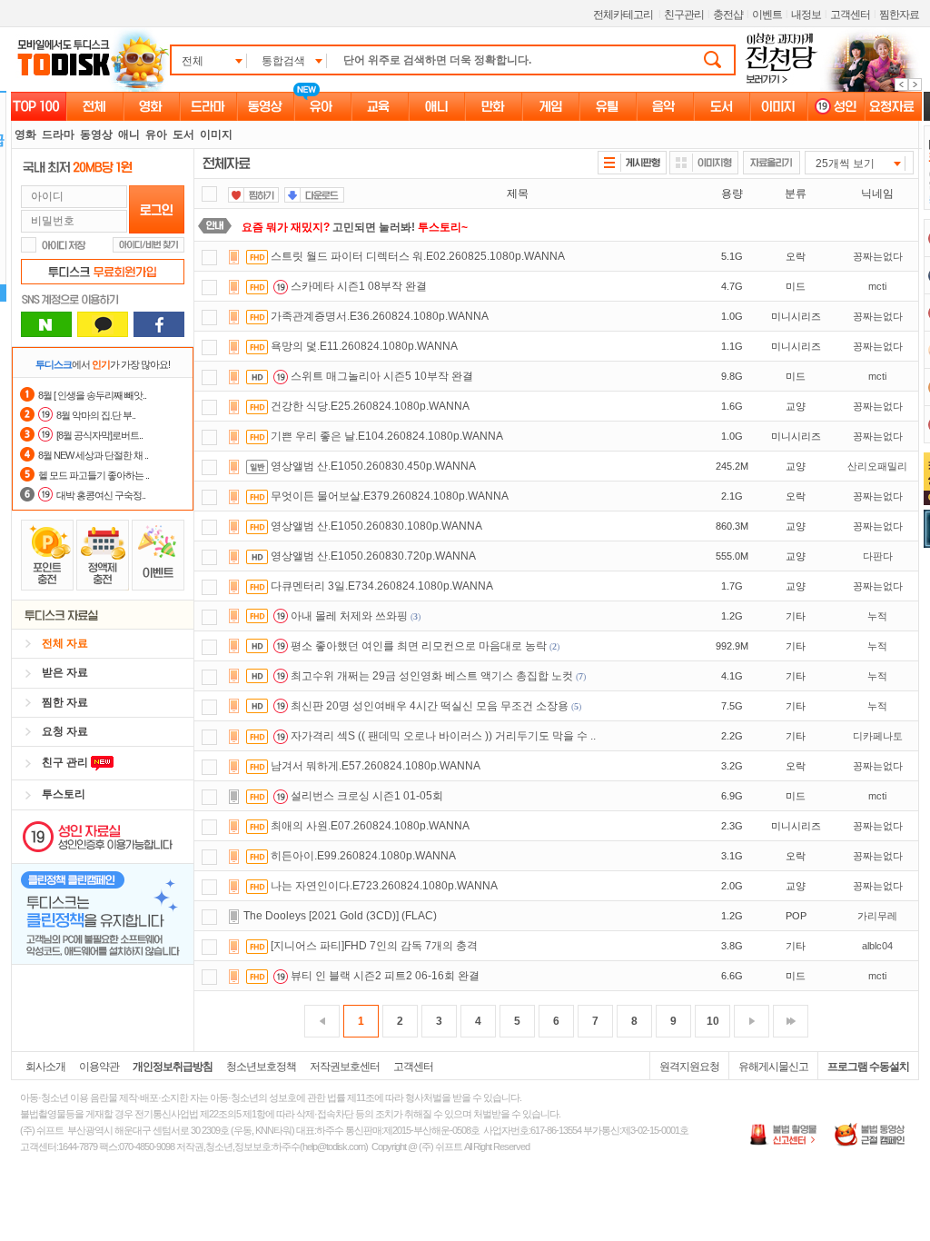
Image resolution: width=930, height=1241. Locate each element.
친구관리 (684, 14)
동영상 (96, 134)
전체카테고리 (623, 14)
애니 (129, 134)
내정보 (806, 14)
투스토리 (63, 794)
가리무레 (877, 915)
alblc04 (877, 945)
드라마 (58, 134)
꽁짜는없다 (878, 256)
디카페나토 (878, 735)
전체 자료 (65, 643)
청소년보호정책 (261, 1066)
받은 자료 (65, 672)
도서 (183, 134)
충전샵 (728, 14)
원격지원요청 (689, 1066)
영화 (25, 134)
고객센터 (850, 14)
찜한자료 (899, 14)
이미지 (216, 134)
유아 (156, 134)
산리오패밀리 (877, 466)
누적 (877, 616)
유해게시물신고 (773, 1066)
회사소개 (45, 1066)
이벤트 (767, 14)
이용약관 (99, 1066)
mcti (877, 286)
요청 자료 (65, 731)
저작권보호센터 (345, 1066)
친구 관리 (66, 762)
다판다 (878, 556)
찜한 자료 (65, 702)
